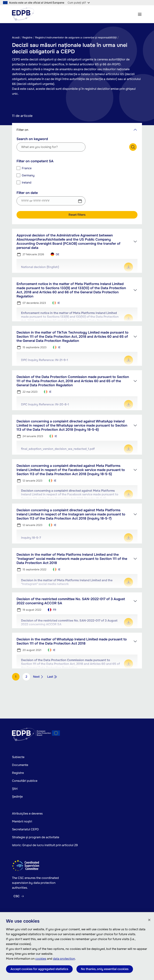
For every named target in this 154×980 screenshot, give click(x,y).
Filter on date (27, 193)
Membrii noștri (22, 821)
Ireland (26, 182)
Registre (18, 773)
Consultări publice (24, 781)
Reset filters (77, 215)
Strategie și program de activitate (35, 837)
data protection (64, 959)
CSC (17, 896)
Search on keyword (32, 139)
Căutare (133, 147)
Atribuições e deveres (27, 813)
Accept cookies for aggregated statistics (39, 969)
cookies (40, 959)
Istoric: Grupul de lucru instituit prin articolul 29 (45, 845)
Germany (28, 175)
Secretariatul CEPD (25, 829)
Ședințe (17, 797)
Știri (15, 789)
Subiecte (18, 757)
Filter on (22, 130)
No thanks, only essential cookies (104, 969)
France (27, 168)
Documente (20, 765)
